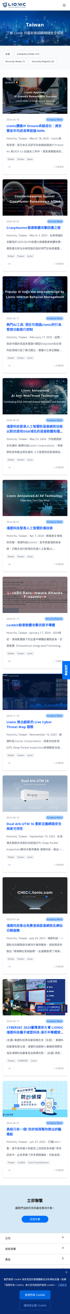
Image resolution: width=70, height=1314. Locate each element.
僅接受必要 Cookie (35, 1305)
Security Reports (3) (43, 61)
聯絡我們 (66, 670)
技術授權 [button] (10, 1249)
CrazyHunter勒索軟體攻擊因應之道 (34, 228)
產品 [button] (8, 1259)
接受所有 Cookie (35, 1295)
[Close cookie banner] (66, 1272)
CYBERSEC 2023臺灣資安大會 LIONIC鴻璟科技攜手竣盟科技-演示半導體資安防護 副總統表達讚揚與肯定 (35, 1032)
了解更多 (62, 1284)
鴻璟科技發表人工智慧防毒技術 (30, 528)
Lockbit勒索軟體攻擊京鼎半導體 (31, 625)
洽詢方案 (35, 1219)
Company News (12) (28, 53)
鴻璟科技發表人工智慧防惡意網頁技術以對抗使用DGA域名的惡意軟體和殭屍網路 (35, 431)
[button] (64, 5)
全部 (7, 53)
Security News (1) (15, 61)
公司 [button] (8, 1238)
